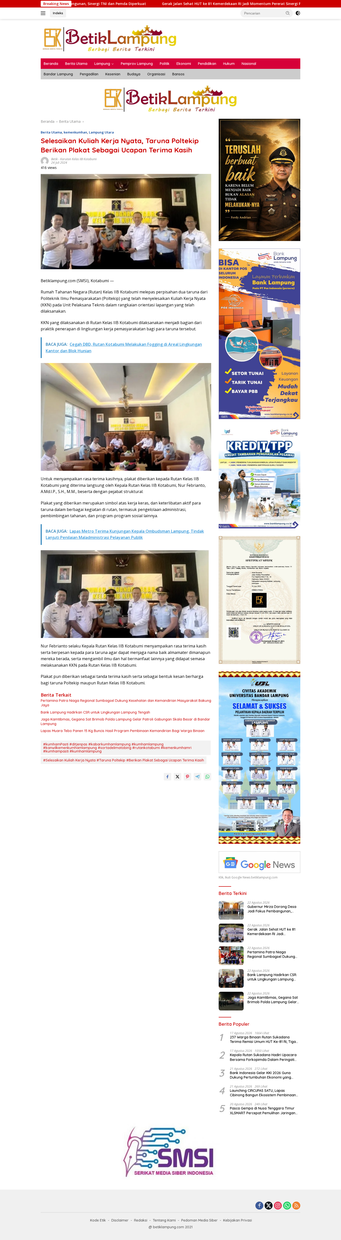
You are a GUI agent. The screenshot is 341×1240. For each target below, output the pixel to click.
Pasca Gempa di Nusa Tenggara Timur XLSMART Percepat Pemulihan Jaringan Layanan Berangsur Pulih (262, 1110)
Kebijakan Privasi (237, 1220)
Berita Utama (76, 63)
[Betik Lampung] (110, 38)
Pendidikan (207, 63)
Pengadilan (89, 74)
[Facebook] (259, 1206)
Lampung (102, 63)
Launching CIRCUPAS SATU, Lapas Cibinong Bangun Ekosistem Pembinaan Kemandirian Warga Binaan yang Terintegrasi (263, 1092)
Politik (165, 63)
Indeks (58, 13)
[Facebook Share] (167, 776)
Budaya (133, 74)
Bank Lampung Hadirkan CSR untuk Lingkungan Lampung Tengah (95, 712)
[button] (288, 13)
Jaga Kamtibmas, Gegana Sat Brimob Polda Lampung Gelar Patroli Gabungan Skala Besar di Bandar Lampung (125, 721)
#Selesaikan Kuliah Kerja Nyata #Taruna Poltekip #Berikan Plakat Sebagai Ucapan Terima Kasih (123, 760)
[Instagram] (278, 1206)
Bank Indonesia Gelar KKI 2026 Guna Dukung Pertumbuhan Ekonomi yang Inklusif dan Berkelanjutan (260, 1075)
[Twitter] (269, 1206)
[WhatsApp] (287, 1206)
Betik (54, 159)
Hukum (229, 63)
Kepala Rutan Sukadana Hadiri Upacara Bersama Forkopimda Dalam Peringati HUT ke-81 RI (263, 1057)
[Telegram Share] (197, 776)
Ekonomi (183, 63)
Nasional (249, 63)
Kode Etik (98, 1220)
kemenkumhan (75, 132)
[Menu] (44, 13)
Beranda (51, 63)
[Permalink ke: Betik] (45, 160)
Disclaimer (120, 1220)
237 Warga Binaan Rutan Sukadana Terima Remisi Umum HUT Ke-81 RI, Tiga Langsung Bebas (263, 1039)
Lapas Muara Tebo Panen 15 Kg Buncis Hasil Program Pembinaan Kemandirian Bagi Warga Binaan (122, 731)
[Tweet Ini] (177, 776)
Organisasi (156, 74)
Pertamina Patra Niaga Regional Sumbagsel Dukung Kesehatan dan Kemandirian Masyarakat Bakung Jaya (126, 702)
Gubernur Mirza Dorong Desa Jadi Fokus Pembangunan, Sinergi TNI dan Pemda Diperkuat (271, 908)
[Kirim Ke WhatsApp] (207, 776)
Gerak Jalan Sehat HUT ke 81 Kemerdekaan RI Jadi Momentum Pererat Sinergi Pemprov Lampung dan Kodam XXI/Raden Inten (201, 3)
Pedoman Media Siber (199, 1220)
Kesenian (112, 74)
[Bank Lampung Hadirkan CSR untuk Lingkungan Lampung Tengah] (231, 978)
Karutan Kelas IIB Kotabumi (78, 159)
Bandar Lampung (58, 74)
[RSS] (296, 1206)
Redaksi (140, 1220)
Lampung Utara (101, 132)
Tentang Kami (164, 1220)
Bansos (178, 74)
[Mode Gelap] (297, 13)
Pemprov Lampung (137, 63)
